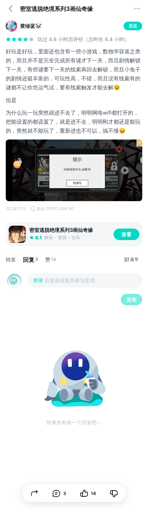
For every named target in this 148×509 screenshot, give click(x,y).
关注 (133, 25)
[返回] (11, 9)
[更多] (137, 9)
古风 (75, 237)
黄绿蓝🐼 (30, 26)
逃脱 (62, 237)
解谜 (48, 237)
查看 (126, 234)
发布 (131, 299)
